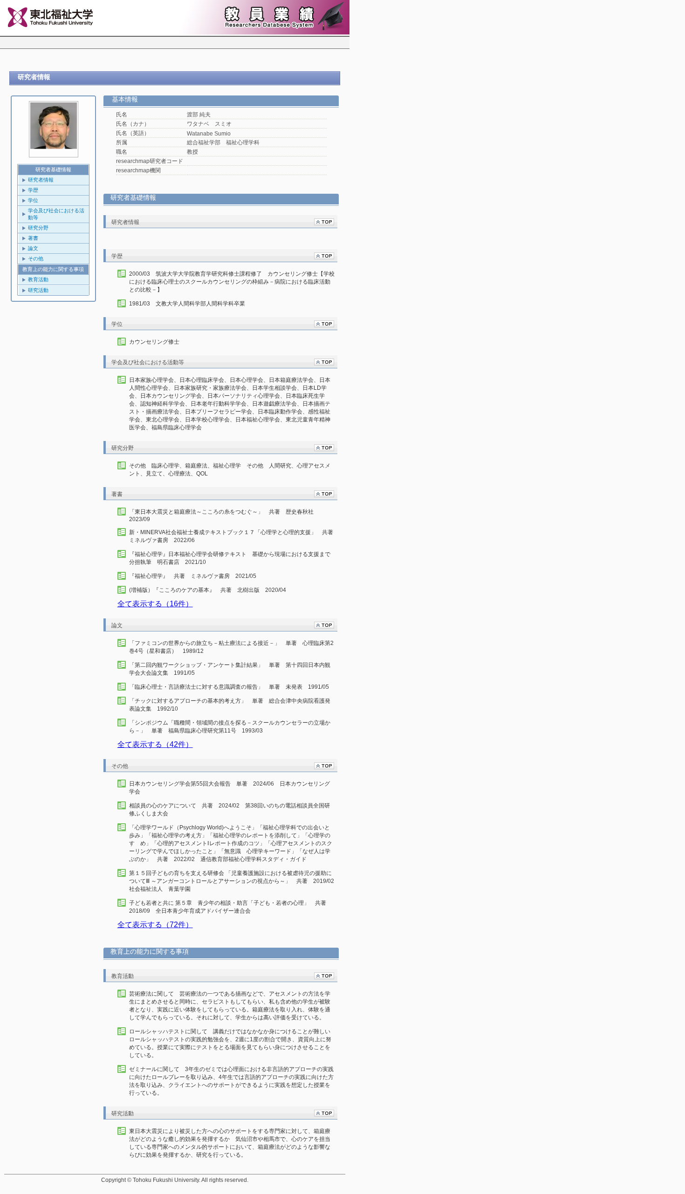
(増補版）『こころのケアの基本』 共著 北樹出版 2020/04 (207, 590)
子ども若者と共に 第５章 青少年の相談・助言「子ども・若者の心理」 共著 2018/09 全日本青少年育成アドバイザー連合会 (230, 907)
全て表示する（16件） (155, 604)
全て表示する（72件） (155, 925)
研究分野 (38, 228)
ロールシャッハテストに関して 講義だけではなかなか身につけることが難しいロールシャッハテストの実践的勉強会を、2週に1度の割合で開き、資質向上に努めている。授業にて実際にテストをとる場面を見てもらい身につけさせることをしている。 (230, 1043)
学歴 (33, 190)
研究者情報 (41, 180)
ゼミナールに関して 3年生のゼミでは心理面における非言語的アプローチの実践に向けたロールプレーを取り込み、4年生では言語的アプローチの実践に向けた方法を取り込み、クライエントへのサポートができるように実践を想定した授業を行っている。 (231, 1081)
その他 (35, 258)
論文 (33, 248)
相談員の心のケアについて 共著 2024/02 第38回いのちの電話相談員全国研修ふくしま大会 (229, 809)
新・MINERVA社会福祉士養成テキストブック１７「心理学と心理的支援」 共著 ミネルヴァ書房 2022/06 (232, 536)
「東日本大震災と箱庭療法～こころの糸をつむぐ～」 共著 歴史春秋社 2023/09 (224, 515)
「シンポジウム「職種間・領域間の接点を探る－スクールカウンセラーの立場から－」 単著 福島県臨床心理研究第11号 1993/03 (229, 726)
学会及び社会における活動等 (56, 214)
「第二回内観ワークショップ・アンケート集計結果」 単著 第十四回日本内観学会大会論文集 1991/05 (229, 669)
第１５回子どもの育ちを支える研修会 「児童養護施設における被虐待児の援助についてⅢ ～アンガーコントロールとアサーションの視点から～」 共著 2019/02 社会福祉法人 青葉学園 (232, 881)
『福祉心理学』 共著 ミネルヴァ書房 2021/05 (192, 576)
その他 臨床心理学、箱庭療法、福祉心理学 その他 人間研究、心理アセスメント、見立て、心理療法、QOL (229, 469)
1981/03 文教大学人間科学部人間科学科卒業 (187, 303)
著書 (33, 238)
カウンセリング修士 (154, 342)
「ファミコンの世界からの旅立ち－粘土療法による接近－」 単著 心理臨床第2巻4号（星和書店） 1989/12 (231, 647)
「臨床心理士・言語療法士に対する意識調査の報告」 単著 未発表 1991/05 (229, 687)
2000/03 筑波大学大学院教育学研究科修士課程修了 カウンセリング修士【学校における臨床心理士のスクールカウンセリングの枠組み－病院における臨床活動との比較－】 (232, 282)
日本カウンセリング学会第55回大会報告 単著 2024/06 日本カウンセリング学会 (229, 787)
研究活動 (38, 290)
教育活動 (38, 279)
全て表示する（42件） (155, 744)
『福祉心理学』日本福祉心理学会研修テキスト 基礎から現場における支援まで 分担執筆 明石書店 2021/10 (232, 558)
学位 (33, 200)
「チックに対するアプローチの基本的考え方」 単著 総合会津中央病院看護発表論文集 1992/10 (229, 705)
